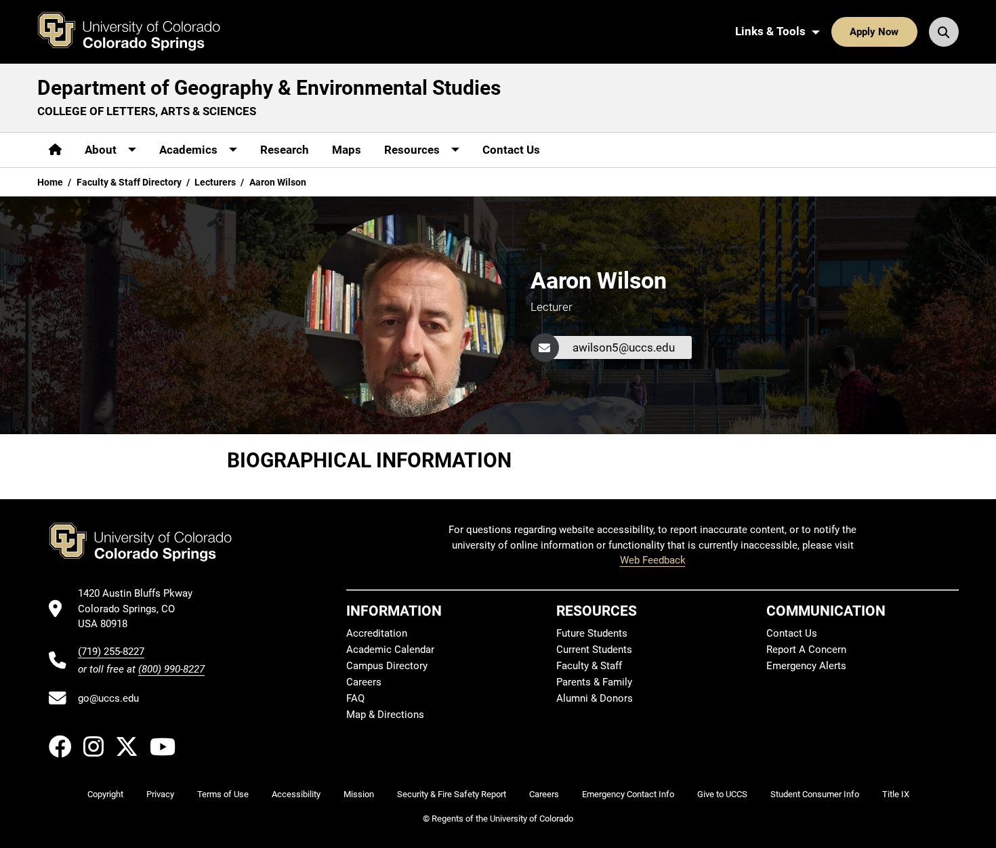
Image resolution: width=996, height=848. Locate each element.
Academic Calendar (390, 649)
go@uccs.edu (108, 698)
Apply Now (874, 32)
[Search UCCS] (944, 32)
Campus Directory (387, 666)
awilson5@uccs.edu (624, 347)
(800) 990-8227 (171, 669)
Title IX (895, 794)
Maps (346, 149)
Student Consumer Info (814, 794)
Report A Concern (806, 649)
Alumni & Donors (594, 698)
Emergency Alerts (806, 666)
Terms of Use (223, 794)
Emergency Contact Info (628, 794)
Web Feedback (653, 560)
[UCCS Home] (139, 32)
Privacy (160, 794)
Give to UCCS (722, 794)
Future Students (591, 633)
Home (50, 182)
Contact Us (511, 149)
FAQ (355, 698)
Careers (363, 682)
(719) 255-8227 (111, 651)
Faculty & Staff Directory (129, 182)
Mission (359, 794)
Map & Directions (385, 714)
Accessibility (296, 794)
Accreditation (376, 633)
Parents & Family (594, 682)
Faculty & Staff (589, 666)
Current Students (594, 649)
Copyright (105, 794)
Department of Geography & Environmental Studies (269, 88)
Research (284, 149)
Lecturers (215, 182)
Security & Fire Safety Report (451, 794)
